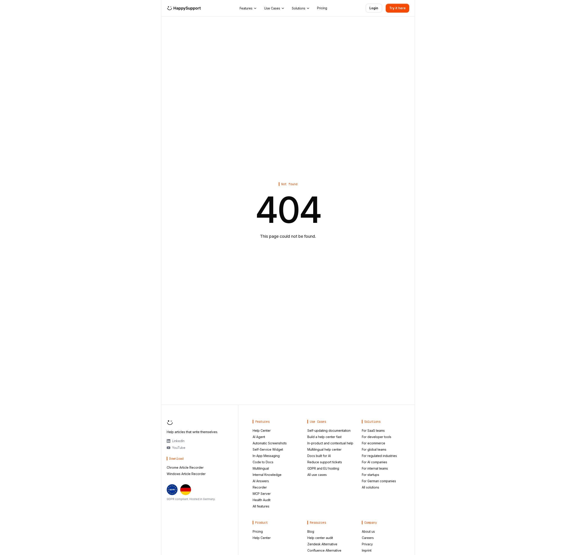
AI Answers (261, 481)
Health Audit (261, 500)
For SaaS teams (373, 430)
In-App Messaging (266, 456)
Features (246, 8)
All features (261, 506)
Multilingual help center (324, 449)
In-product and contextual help (330, 443)
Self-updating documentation (329, 430)
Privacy (367, 544)
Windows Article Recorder (186, 474)
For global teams (374, 449)
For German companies (379, 481)
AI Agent (259, 437)
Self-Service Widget (268, 449)
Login (373, 8)
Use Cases (272, 8)
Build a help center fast (324, 437)
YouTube (178, 448)
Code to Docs (263, 462)
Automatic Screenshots (270, 443)
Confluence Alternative (324, 550)
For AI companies (374, 462)
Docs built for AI (319, 456)
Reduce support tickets (324, 462)
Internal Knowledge (267, 475)
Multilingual (261, 468)
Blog (310, 531)
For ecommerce (373, 443)
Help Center (262, 430)
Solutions (298, 8)
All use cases (317, 475)
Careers (368, 538)
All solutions (370, 487)
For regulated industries (379, 456)
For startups (370, 475)
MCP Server (262, 494)
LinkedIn (178, 441)
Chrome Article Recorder (185, 467)
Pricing (322, 8)
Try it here (397, 8)
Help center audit (320, 538)
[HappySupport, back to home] (184, 8)
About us (368, 531)
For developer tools (376, 437)
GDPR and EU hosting (323, 468)
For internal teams (375, 468)
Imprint (366, 550)
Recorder (260, 487)
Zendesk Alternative (322, 544)
